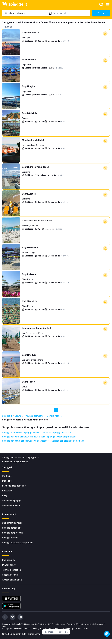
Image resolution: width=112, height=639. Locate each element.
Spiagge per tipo (10, 537)
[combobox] (24, 13)
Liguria (18, 416)
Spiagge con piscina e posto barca (67, 441)
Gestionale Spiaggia (11, 500)
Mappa (51, 632)
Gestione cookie (10, 575)
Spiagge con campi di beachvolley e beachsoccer (25, 441)
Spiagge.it (7, 416)
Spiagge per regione (12, 528)
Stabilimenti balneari (12, 523)
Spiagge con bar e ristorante (37, 432)
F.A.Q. (4, 495)
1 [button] (56, 410)
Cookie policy (8, 560)
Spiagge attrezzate (62, 432)
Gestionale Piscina (11, 505)
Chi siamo (7, 476)
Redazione (7, 490)
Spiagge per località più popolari (17, 542)
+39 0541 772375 (51, 629)
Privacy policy (9, 565)
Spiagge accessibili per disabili (62, 436)
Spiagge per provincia (12, 532)
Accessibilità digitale (12, 579)
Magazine (7, 481)
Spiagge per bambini (12, 432)
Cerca (101, 13)
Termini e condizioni (11, 570)
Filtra (65, 632)
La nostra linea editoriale (14, 485)
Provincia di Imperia (33, 416)
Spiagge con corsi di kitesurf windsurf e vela (23, 436)
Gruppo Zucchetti (20, 462)
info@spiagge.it (65, 629)
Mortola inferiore (55, 416)
